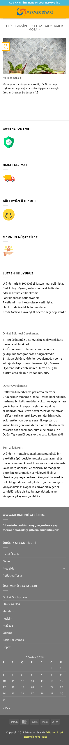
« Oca (6, 708)
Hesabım (8, 611)
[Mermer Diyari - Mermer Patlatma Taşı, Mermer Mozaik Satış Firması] (34, 12)
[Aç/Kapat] (64, 568)
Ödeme (8, 632)
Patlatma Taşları (13, 575)
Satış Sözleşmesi (13, 639)
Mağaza (8, 625)
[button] (5, 11)
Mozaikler (9, 568)
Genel (6, 561)
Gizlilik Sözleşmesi (15, 597)
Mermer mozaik (12, 77)
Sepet (6, 647)
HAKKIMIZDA (11, 604)
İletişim (7, 618)
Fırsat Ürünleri (12, 554)
